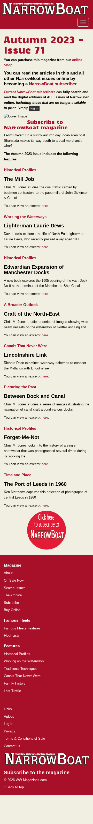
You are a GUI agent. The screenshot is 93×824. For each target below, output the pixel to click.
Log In (8, 724)
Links (8, 709)
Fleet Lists (12, 635)
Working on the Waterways (24, 661)
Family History (15, 683)
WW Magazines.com (31, 780)
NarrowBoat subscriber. (53, 83)
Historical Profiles (17, 654)
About (8, 573)
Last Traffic (12, 691)
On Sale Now (14, 580)
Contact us (12, 746)
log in (34, 108)
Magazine (12, 565)
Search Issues (15, 588)
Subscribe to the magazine (36, 772)
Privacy (9, 731)
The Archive (13, 595)
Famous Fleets (17, 620)
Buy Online (12, 610)
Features (12, 646)
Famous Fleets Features (22, 628)
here (45, 206)
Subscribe (11, 603)
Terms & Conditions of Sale (24, 738)
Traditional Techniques (20, 669)
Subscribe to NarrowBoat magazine (36, 124)
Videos (9, 716)
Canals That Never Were (22, 676)
